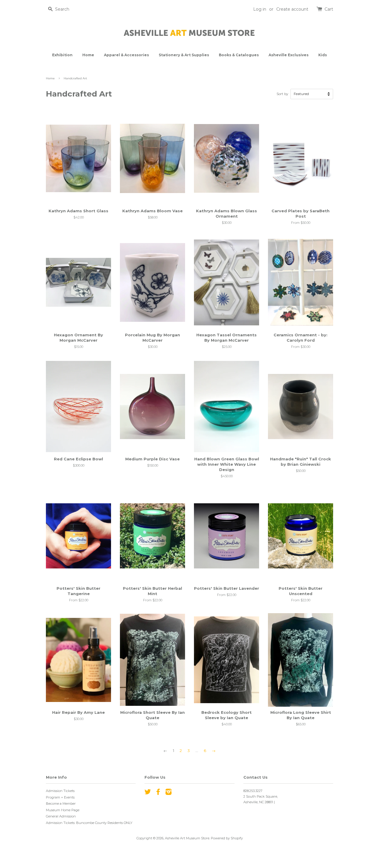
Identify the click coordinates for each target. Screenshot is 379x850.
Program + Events (60, 797)
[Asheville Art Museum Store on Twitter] (147, 793)
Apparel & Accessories (126, 55)
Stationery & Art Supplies (184, 55)
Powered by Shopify (227, 838)
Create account (292, 9)
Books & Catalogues (239, 55)
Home (88, 55)
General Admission (61, 816)
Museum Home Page (62, 810)
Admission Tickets (60, 791)
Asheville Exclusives (289, 55)
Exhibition (62, 55)
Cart (329, 9)
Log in (259, 9)
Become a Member (61, 803)
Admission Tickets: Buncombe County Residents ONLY (89, 823)
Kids (322, 55)
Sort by (282, 94)
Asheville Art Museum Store (187, 838)
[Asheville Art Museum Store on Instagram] (168, 793)
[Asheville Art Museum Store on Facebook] (158, 793)
